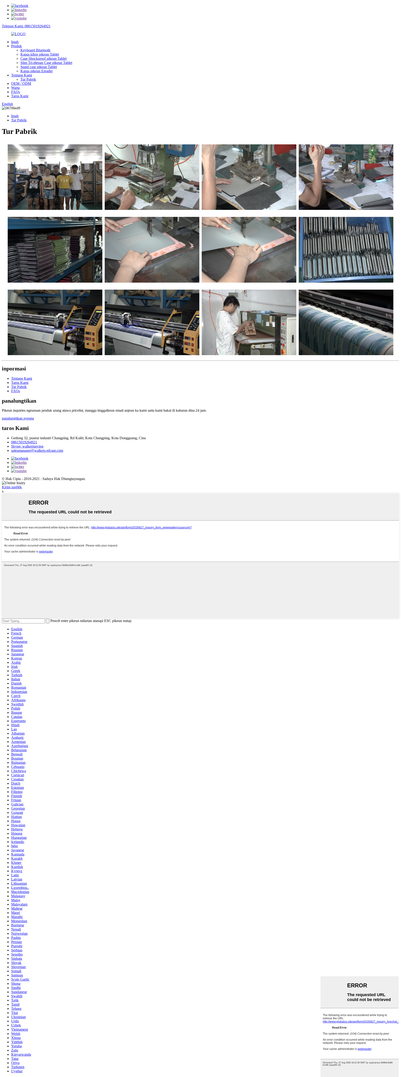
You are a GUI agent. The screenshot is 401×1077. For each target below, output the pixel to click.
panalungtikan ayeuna (18, 418)
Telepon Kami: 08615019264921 (26, 26)
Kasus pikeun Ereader (36, 71)
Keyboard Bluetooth (35, 50)
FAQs (15, 92)
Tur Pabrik (28, 79)
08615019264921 (24, 442)
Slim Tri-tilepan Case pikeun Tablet (46, 63)
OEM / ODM (21, 83)
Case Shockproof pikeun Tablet (43, 58)
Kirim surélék (12, 487)
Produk (16, 46)
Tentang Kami (21, 75)
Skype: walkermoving (27, 446)
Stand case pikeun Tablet (38, 67)
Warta (15, 88)
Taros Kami (19, 96)
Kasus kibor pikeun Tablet (39, 54)
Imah (15, 42)
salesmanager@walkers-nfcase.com (37, 450)
